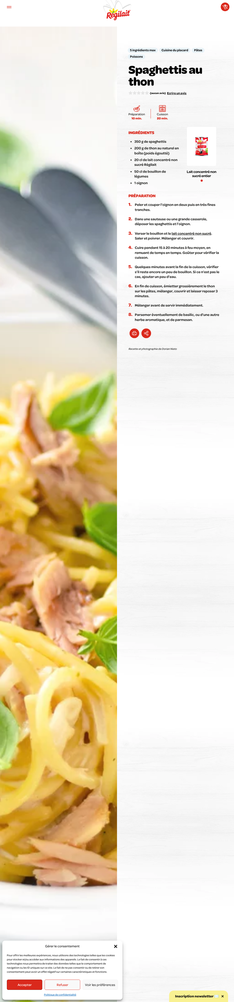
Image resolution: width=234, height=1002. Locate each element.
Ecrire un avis (176, 93)
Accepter (25, 985)
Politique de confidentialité (60, 994)
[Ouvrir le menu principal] (9, 6)
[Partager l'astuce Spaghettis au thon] (146, 333)
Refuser (62, 985)
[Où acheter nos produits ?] (225, 7)
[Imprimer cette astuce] (134, 333)
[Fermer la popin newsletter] (222, 996)
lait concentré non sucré (191, 233)
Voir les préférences (100, 985)
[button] (115, 946)
